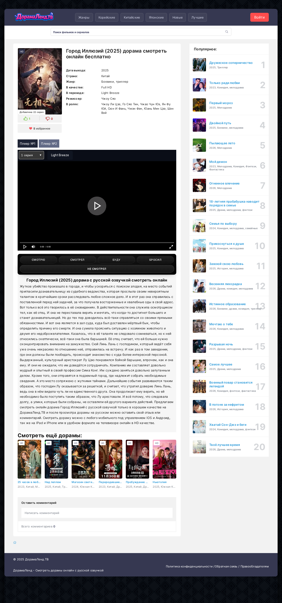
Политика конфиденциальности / (190, 566)
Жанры (83, 17)
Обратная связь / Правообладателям (242, 566)
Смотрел (77, 259)
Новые (178, 17)
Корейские (106, 17)
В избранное (41, 128)
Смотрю (38, 259)
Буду (116, 259)
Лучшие (197, 17)
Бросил (155, 259)
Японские (156, 17)
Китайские (132, 17)
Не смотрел (96, 268)
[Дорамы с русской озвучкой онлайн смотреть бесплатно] (34, 17)
